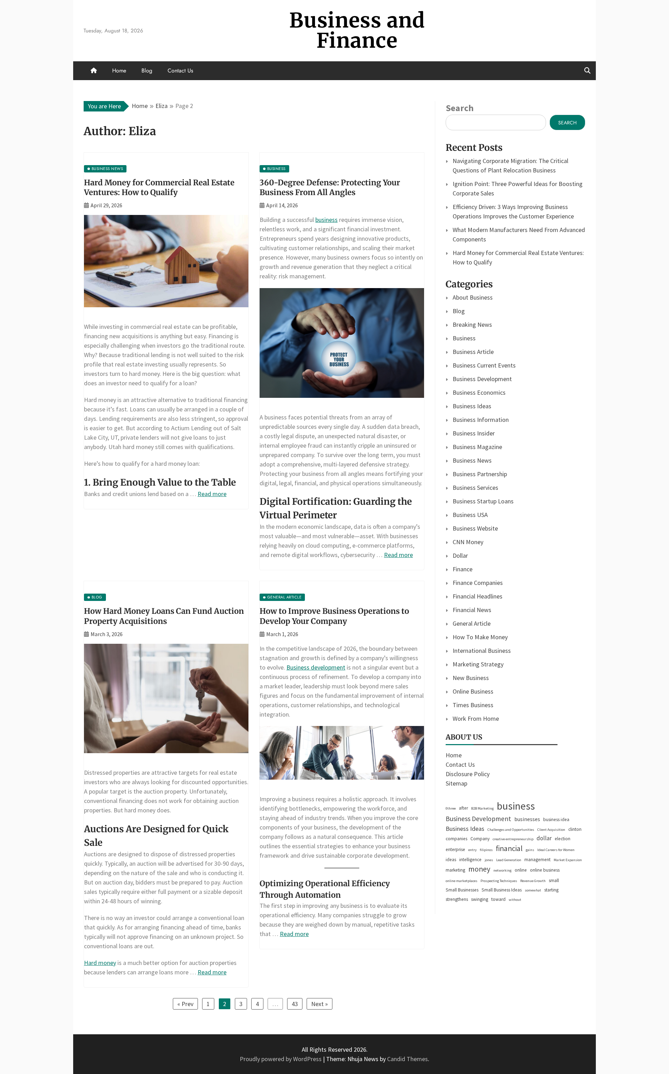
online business (545, 870)
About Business (473, 297)
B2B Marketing (482, 808)
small (554, 880)
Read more (212, 494)
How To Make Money (480, 637)
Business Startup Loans (483, 501)
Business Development (482, 379)
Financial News (472, 610)
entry (472, 850)
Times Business (473, 705)
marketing (455, 870)
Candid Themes (407, 1059)
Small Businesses (462, 890)
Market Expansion (568, 860)
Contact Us (180, 71)
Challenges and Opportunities (510, 829)
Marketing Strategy (478, 664)
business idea (556, 819)
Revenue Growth (533, 881)
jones (489, 860)
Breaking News (472, 324)
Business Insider (474, 433)
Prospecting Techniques (498, 881)
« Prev (185, 1004)
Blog (146, 71)
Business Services (475, 488)
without (515, 899)
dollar (544, 838)
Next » (319, 1004)
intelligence (470, 860)
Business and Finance (357, 30)
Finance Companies (478, 583)
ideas (451, 860)
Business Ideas (472, 406)
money (479, 869)
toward (498, 899)
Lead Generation (508, 860)
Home (119, 71)
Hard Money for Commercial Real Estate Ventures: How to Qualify (159, 188)
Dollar (460, 555)
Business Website (475, 528)
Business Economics (479, 392)
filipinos (486, 850)
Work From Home (476, 718)
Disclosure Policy (468, 774)
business (326, 220)
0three (451, 808)
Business (464, 338)
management (537, 860)
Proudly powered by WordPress (281, 1059)
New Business (471, 678)
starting (551, 890)
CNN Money (468, 542)
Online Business (473, 691)
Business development (315, 667)
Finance (462, 569)
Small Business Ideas (502, 890)
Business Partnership (480, 474)
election (562, 839)
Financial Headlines (477, 596)
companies (456, 839)
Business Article (473, 352)
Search (460, 108)
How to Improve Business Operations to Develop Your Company (334, 616)
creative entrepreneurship (513, 839)
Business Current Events (484, 365)
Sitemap (456, 783)
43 (295, 1004)
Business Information (481, 420)
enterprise (455, 849)
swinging (479, 899)
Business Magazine (477, 447)
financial (509, 848)
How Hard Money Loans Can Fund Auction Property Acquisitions (164, 616)
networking (502, 870)
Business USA (470, 515)
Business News (472, 460)
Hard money (100, 963)
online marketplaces (461, 881)
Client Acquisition (551, 829)
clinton (575, 829)
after (463, 808)
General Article (472, 623)
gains (530, 850)
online (521, 870)
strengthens (457, 899)
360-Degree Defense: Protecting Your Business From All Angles (330, 188)
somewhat (533, 890)
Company (480, 839)
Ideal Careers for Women (556, 850)
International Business (482, 651)
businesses (527, 819)
